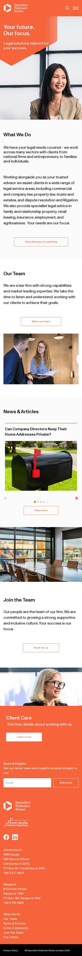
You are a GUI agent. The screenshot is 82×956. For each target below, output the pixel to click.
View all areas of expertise (41, 242)
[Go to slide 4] (44, 502)
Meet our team (41, 321)
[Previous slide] (4, 498)
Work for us (41, 648)
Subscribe (66, 783)
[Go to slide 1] (35, 502)
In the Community (15, 928)
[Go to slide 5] (47, 501)
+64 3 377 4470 (13, 873)
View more (41, 510)
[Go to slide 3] (41, 502)
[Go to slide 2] (38, 502)
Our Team (10, 919)
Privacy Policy (10, 950)
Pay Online (10, 937)
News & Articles (14, 923)
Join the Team (13, 933)
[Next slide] (77, 498)
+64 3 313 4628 (13, 903)
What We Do (12, 914)
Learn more (24, 737)
